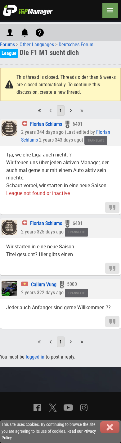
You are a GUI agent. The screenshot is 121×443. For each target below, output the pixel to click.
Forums (7, 44)
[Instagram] (84, 408)
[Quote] (112, 207)
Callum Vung (43, 284)
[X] (53, 408)
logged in (35, 357)
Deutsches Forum (76, 44)
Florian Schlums (46, 124)
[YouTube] (68, 408)
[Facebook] (37, 408)
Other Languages (37, 44)
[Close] (109, 427)
